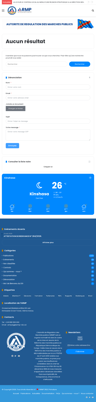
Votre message (12, 127)
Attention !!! (16, 296)
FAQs (58, 393)
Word (90, 296)
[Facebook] (13, 355)
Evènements (8, 259)
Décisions (27, 296)
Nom (8, 82)
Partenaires (50, 296)
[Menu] (3, 11)
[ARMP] (19, 10)
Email (8, 93)
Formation (39, 296)
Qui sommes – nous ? (12, 271)
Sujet (8, 117)
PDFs (60, 296)
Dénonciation (9, 279)
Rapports (68, 296)
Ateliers (6, 296)
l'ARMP (41, 389)
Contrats (7, 267)
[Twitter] (16, 355)
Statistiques (80, 296)
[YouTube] (19, 355)
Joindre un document (14, 104)
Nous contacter (87, 393)
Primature (53, 389)
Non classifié (9, 263)
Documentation (10, 275)
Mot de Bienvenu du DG (13, 283)
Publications (8, 255)
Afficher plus (48, 242)
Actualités (36, 393)
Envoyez (12, 145)
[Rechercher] (93, 11)
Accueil (16, 393)
